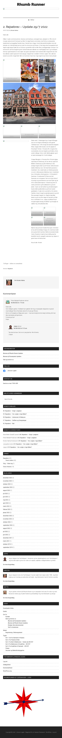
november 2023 (7, 481)
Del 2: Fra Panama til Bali (12, 640)
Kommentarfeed (7, 668)
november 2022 (7, 519)
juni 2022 (5, 534)
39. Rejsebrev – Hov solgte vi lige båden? (15, 414)
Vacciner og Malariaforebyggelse (14, 650)
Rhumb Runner (31, 4)
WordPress (49, 732)
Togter (5, 635)
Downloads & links (8, 608)
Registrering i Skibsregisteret (13, 632)
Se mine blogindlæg (8, 564)
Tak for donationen (13, 627)
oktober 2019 (7, 544)
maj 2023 (5, 500)
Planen (7, 648)
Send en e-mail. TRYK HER (10, 383)
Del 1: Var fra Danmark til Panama (14, 638)
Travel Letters (9, 460)
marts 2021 (6, 541)
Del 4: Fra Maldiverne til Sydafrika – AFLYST (17, 644)
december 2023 (7, 478)
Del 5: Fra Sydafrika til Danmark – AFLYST (17, 646)
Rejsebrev (10, 268)
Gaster (5, 611)
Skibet (5, 630)
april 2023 (6, 503)
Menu (32, 20)
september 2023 (8, 487)
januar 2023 (6, 512)
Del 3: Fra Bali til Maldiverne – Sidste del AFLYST (19, 642)
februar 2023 (6, 509)
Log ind (5, 661)
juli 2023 (5, 493)
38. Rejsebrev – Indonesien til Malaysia (14, 417)
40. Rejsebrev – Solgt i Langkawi (12, 411)
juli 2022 (5, 531)
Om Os (5, 614)
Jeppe (15, 326)
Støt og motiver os (8, 359)
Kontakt (7, 616)
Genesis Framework (39, 732)
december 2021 (7, 538)
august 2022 (6, 528)
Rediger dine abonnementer (15, 625)
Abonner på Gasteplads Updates (12, 356)
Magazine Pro (28, 732)
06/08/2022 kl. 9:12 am (20, 328)
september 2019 (8, 547)
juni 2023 (5, 497)
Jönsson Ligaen (11, 370)
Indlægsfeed (6, 664)
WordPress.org (7, 671)
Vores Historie (7, 466)
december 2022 (7, 515)
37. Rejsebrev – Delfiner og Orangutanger (14, 420)
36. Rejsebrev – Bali (8, 423)
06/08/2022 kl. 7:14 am (17, 302)
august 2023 (6, 490)
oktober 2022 (7, 522)
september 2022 (8, 525)
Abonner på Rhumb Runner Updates (13, 353)
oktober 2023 (7, 484)
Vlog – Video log (8, 463)
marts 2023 (6, 506)
